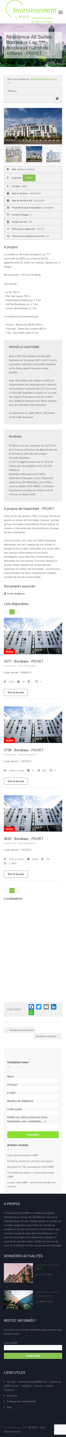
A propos (12, 1395)
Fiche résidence (16, 593)
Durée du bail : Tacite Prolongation (20, 666)
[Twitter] (38, 1007)
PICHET (29, 178)
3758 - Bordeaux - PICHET (23, 750)
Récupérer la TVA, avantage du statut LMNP (30, 1167)
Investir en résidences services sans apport (30, 1161)
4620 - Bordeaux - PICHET (23, 839)
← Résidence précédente (20, 1030)
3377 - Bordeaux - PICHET (23, 661)
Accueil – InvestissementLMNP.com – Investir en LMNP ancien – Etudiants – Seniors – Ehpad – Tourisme (32, 1385)
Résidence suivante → (48, 1036)
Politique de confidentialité (21, 1401)
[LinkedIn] (53, 1007)
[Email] (46, 1007)
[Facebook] (31, 1007)
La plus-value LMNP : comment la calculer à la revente (31, 1184)
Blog (9, 1407)
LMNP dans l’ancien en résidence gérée (47, 1294)
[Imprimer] (57, 98)
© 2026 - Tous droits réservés (24, 1429)
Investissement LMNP (16, 1427)
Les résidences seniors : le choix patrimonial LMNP (30, 1174)
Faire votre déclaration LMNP (22, 1155)
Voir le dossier (16, 692)
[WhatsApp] (31, 1012)
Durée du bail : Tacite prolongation (20, 843)
